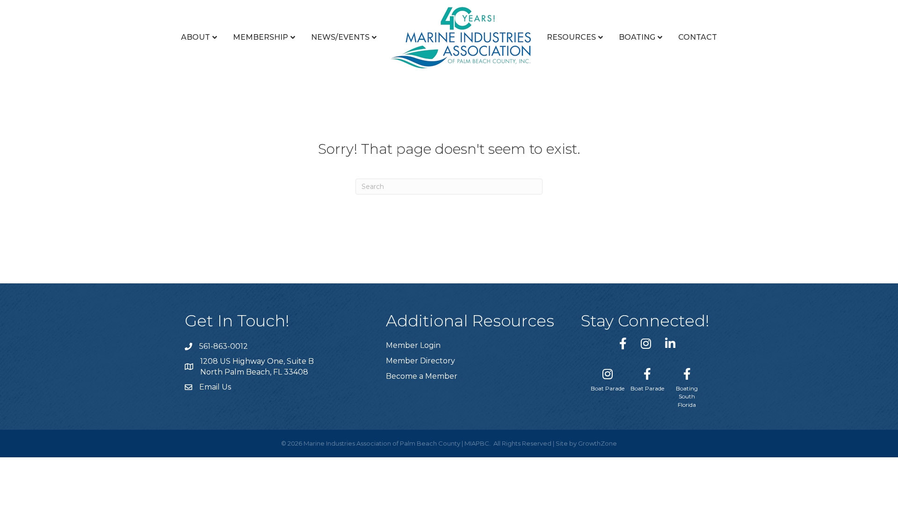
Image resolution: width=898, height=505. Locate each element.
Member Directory (420, 360)
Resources (571, 37)
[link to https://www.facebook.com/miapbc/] (623, 343)
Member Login (413, 345)
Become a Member (421, 376)
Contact (697, 37)
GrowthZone (597, 443)
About (195, 37)
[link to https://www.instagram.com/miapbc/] (646, 343)
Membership (260, 37)
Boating (637, 37)
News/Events (340, 37)
